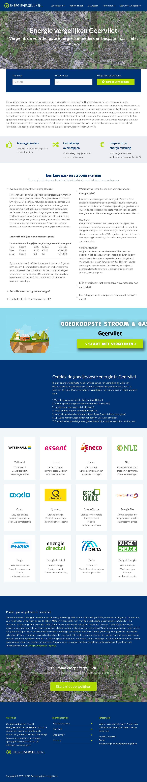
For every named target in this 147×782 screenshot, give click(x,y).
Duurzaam (93, 5)
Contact (57, 729)
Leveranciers (57, 5)
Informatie (108, 5)
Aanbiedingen (77, 5)
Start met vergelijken (130, 5)
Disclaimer (59, 735)
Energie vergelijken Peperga (42, 645)
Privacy (57, 740)
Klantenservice (61, 723)
